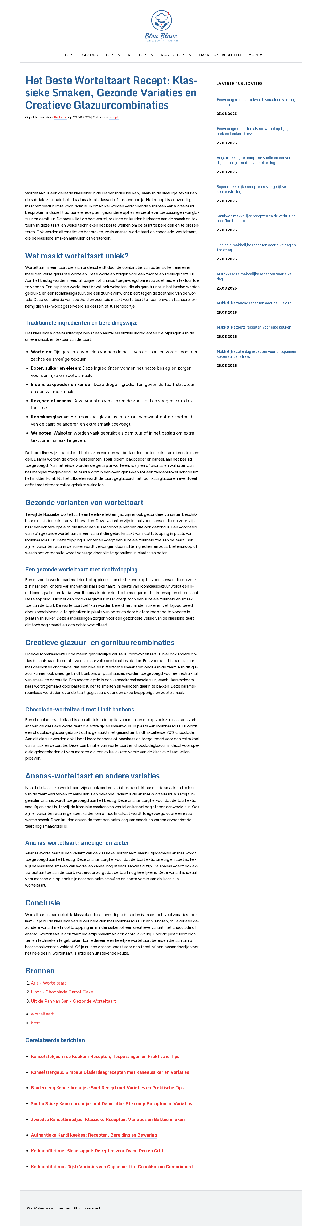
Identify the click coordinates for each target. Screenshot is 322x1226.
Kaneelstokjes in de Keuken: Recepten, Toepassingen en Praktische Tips (105, 1056)
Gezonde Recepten (101, 55)
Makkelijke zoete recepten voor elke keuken (254, 327)
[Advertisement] (113, 157)
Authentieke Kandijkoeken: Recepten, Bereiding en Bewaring (94, 1134)
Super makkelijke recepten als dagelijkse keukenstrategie (251, 189)
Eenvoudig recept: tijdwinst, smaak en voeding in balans (256, 102)
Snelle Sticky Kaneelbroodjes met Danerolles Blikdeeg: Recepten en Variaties (111, 1103)
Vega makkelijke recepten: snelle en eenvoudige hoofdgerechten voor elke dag (255, 160)
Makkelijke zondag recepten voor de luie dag (254, 303)
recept (67, 55)
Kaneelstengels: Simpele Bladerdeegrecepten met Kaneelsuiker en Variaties (110, 1072)
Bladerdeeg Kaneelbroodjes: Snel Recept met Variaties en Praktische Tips (107, 1087)
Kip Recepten (140, 55)
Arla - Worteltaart (48, 983)
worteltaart (42, 1014)
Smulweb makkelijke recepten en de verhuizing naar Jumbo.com (256, 218)
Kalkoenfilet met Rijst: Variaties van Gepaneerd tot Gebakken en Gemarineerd (112, 1166)
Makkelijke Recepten (220, 55)
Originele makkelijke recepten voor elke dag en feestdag (256, 247)
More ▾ (255, 55)
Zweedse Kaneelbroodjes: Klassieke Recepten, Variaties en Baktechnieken (108, 1119)
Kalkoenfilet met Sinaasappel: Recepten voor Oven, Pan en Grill (97, 1150)
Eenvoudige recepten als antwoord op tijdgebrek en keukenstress (254, 131)
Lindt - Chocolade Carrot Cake (62, 992)
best (35, 1023)
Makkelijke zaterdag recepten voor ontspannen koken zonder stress (256, 353)
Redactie (60, 117)
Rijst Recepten (176, 55)
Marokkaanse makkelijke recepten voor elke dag (254, 276)
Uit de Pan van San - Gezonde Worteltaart (73, 1001)
